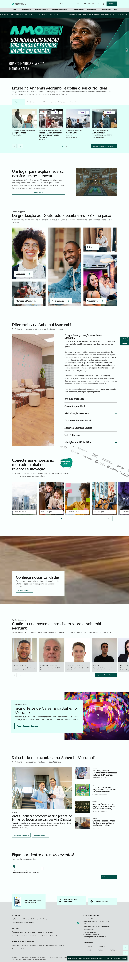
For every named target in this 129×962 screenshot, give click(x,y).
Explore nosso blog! (39, 904)
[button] (14, 214)
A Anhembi (105, 9)
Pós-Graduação (32, 170)
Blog (115, 9)
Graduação (18, 170)
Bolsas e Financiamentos (59, 9)
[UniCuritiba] (79, 522)
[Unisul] (117, 539)
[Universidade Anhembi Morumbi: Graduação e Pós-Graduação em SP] (19, 4)
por (85, 3)
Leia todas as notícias (20, 904)
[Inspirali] (78, 516)
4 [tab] (66, 214)
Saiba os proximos (107, 945)
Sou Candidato (77, 9)
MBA (43, 170)
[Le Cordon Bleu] (91, 522)
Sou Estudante (91, 9)
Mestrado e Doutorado (57, 170)
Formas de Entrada (40, 9)
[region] (64, 194)
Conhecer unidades (23, 659)
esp (93, 3)
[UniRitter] (104, 533)
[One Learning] (104, 528)
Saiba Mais (37, 261)
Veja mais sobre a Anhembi (105, 743)
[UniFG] (91, 528)
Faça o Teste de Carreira (27, 794)
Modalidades (26, 9)
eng (89, 3)
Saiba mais (117, 958)
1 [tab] (62, 214)
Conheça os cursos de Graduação (103, 214)
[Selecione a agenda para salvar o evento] (42, 937)
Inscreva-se (111, 4)
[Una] (66, 516)
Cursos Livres (74, 170)
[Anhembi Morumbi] (116, 533)
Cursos (14, 9)
